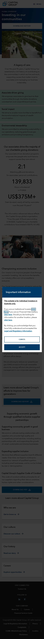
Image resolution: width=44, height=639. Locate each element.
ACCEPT (22, 347)
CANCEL (22, 339)
